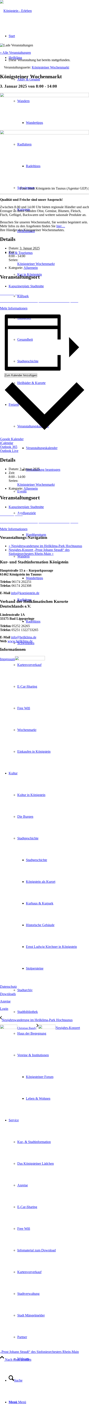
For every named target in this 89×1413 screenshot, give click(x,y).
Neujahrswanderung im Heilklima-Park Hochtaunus (45, 546)
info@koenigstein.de (25, 593)
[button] (44, 294)
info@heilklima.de (23, 637)
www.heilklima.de (20, 641)
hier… (60, 226)
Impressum (7, 659)
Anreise (5, 1001)
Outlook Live (9, 451)
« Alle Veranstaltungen (15, 52)
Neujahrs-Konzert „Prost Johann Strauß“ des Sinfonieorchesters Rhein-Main (39, 552)
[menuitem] (53, 448)
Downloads (8, 994)
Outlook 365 (8, 447)
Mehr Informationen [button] (13, 308)
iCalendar (6, 443)
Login (4, 1009)
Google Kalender (12, 439)
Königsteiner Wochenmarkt (36, 264)
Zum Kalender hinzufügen (21, 375)
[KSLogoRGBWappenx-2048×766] (16, 11)
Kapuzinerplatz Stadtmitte (26, 286)
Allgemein (31, 268)
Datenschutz (8, 986)
